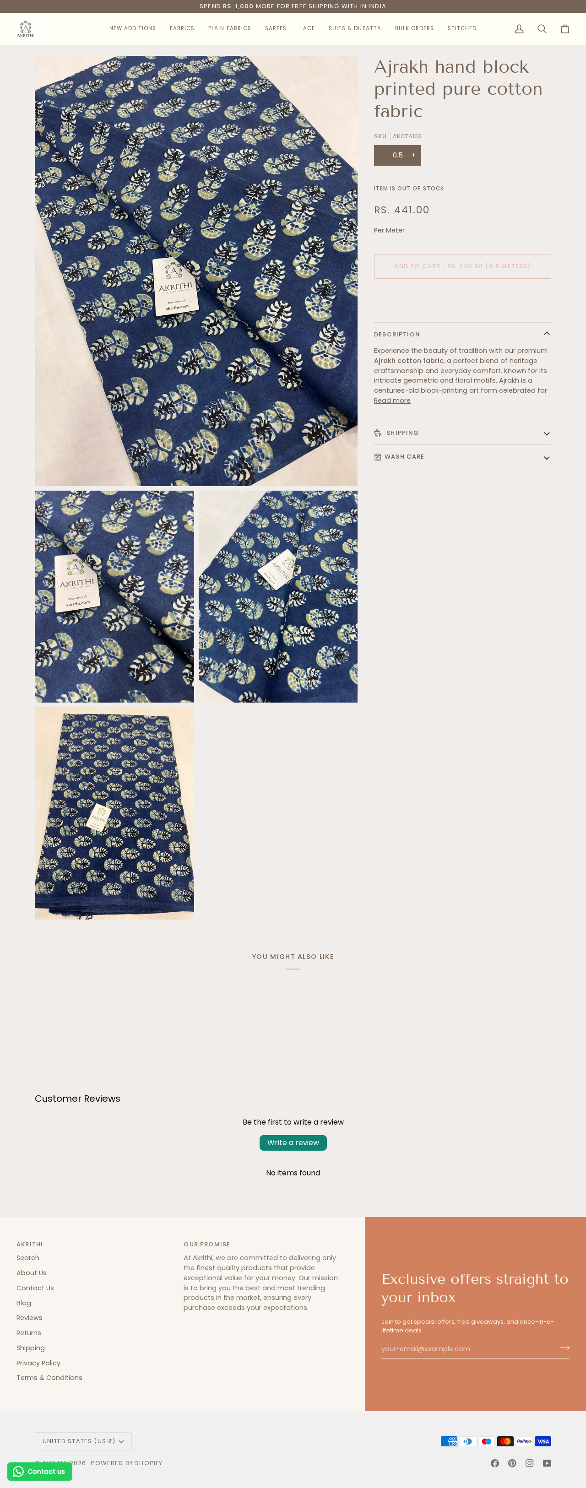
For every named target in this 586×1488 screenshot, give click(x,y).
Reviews (29, 1317)
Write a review (293, 1142)
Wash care (405, 456)
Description (397, 334)
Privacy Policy (38, 1363)
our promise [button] (207, 1244)
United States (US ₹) (79, 1441)
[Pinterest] (512, 1463)
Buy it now (462, 297)
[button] (133, 29)
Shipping (402, 432)
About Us (31, 1272)
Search (27, 1257)
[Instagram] (530, 1463)
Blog (23, 1303)
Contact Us (35, 1288)
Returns (28, 1332)
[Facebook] (495, 1463)
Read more (392, 400)
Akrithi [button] (29, 1244)
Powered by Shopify (127, 1463)
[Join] (562, 1348)
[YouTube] (547, 1463)
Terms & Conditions (49, 1377)
